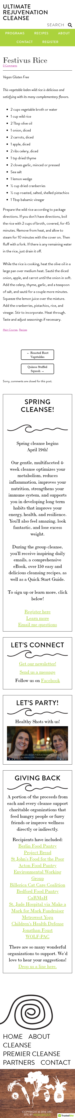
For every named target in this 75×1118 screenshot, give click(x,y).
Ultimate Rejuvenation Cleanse (25, 12)
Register (50, 42)
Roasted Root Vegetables (37, 354)
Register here (37, 611)
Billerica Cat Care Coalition (37, 884)
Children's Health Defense (38, 923)
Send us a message (37, 671)
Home (13, 1036)
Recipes (41, 33)
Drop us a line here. (37, 966)
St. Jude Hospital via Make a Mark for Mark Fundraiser (37, 907)
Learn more (37, 617)
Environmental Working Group (37, 874)
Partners (19, 1062)
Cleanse (17, 1045)
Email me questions (37, 624)
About (64, 33)
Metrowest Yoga (37, 916)
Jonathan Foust (37, 929)
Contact (25, 42)
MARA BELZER (42, 1115)
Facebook (50, 680)
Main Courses (10, 330)
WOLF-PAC (37, 936)
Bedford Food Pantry (38, 890)
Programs (15, 33)
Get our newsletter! (37, 663)
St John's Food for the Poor (37, 858)
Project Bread (37, 852)
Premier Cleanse (31, 1054)
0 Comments (10, 66)
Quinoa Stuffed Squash (37, 368)
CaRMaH (38, 897)
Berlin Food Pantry (37, 845)
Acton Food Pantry (38, 865)
